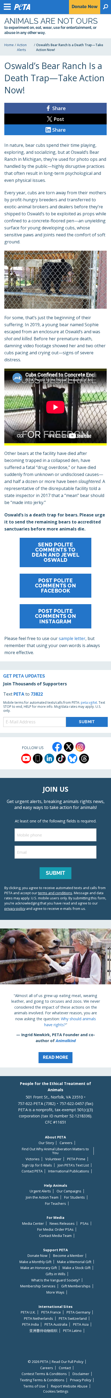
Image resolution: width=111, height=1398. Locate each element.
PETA (18, 694)
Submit (55, 873)
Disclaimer (80, 1374)
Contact (65, 1368)
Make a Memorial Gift (74, 1262)
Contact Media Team (55, 1236)
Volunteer (53, 1159)
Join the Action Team (42, 1197)
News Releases (62, 1224)
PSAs (84, 1224)
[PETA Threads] (84, 758)
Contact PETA (32, 1171)
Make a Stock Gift (77, 1268)
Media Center (33, 1224)
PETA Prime (76, 1159)
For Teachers (55, 1204)
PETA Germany (78, 1312)
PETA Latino (72, 1331)
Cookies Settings (55, 1391)
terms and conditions (55, 892)
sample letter (72, 638)
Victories (33, 1159)
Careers (66, 1143)
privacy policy (14, 908)
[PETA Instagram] (80, 747)
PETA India (30, 1324)
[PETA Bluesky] (72, 758)
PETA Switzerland (73, 1319)
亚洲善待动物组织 (43, 1331)
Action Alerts (22, 47)
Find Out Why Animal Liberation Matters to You (55, 1151)
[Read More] (55, 997)
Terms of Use (34, 1386)
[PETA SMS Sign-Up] (38, 758)
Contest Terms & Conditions (44, 1374)
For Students (74, 1197)
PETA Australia (55, 1324)
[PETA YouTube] (26, 758)
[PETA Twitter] (69, 747)
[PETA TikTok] (61, 758)
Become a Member (68, 1256)
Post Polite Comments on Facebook (55, 585)
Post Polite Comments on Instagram (55, 616)
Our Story (46, 1143)
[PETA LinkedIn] (49, 758)
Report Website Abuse (69, 1386)
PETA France (51, 1312)
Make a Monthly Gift (35, 1262)
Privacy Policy (80, 1380)
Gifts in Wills (55, 1274)
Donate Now (37, 1256)
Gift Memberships (76, 1286)
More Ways (55, 1292)
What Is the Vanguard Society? (55, 1280)
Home (9, 45)
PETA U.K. (28, 1312)
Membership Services (38, 1286)
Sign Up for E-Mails (37, 1165)
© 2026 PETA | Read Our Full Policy (55, 1362)
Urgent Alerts (40, 1191)
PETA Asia (81, 1324)
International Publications (68, 1171)
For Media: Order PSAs (55, 1229)
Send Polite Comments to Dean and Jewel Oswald (55, 552)
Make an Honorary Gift (38, 1268)
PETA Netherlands (38, 1319)
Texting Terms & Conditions (42, 1380)
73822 (37, 694)
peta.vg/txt (89, 702)
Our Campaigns (69, 1191)
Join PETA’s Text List (73, 1165)
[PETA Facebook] (57, 747)
